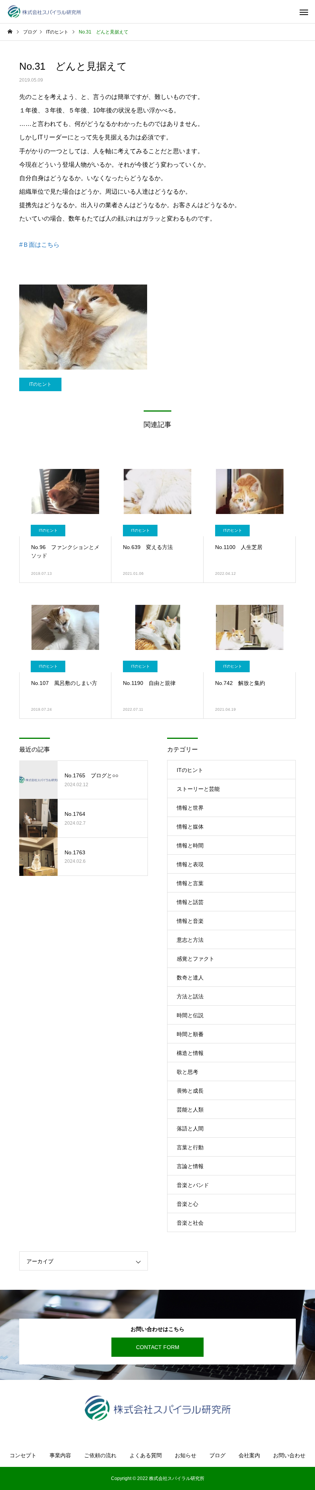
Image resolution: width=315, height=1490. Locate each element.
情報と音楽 (190, 921)
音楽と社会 (190, 1223)
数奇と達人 (190, 977)
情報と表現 (190, 864)
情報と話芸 (190, 902)
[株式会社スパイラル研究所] (44, 11)
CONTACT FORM (157, 1347)
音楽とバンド (193, 1185)
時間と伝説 (190, 1015)
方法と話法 (190, 996)
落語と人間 (190, 1128)
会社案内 (249, 1455)
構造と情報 (190, 1053)
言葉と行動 (190, 1147)
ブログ (217, 1455)
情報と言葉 (190, 883)
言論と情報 (190, 1166)
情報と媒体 (190, 827)
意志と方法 (190, 940)
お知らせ (185, 1455)
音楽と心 (187, 1204)
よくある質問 (145, 1455)
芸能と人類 (190, 1110)
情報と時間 (190, 845)
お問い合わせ (289, 1455)
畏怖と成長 (190, 1091)
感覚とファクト (195, 959)
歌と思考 (187, 1072)
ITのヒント (40, 384)
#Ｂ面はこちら (39, 244)
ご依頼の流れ (100, 1455)
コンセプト (23, 1455)
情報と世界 (190, 808)
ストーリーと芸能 (198, 789)
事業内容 (60, 1455)
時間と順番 (190, 1034)
